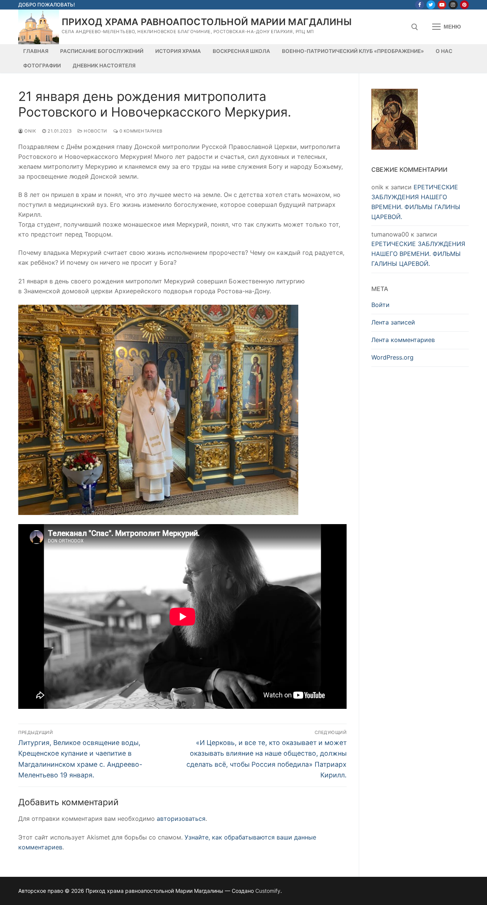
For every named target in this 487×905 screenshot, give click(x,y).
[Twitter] (431, 4)
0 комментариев (140, 131)
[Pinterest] (464, 4)
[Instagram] (453, 4)
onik (29, 131)
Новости (95, 131)
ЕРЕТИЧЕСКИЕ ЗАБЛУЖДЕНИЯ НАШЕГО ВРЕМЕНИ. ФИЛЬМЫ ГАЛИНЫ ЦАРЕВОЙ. (418, 253)
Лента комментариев (403, 340)
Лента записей (393, 322)
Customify (267, 890)
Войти (380, 305)
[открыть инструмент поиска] (414, 27)
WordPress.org (392, 357)
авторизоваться (181, 818)
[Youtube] (442, 4)
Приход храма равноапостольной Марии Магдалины (207, 21)
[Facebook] (419, 4)
